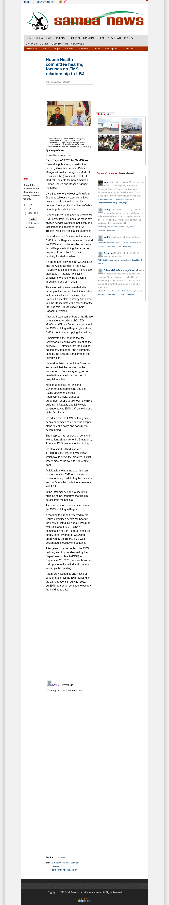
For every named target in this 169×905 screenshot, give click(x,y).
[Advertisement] (33, 107)
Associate (109, 253)
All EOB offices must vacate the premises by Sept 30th (119, 260)
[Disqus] (69, 720)
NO (29, 209)
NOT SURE (33, 213)
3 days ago (111, 230)
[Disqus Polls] (72, 634)
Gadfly (107, 209)
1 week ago (129, 294)
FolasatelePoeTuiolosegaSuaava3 (121, 270)
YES (30, 204)
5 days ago (127, 246)
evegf (106, 182)
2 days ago (123, 203)
